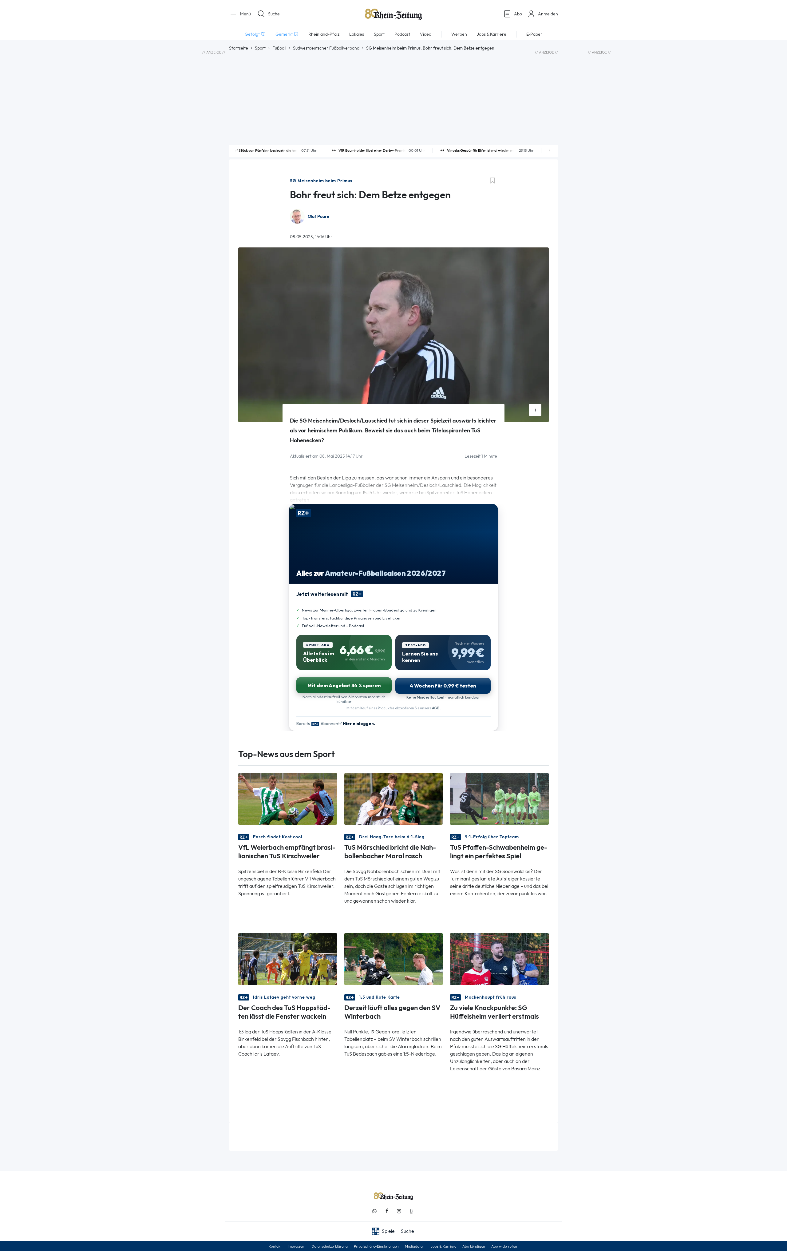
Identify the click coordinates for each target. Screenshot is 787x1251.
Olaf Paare (318, 216)
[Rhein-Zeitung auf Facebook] (387, 1211)
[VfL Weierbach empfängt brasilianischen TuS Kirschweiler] (287, 798)
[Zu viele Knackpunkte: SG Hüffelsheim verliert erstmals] (499, 958)
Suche (274, 14)
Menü (245, 14)
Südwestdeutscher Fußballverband (326, 48)
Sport (260, 48)
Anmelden (548, 14)
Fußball (279, 48)
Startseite (238, 48)
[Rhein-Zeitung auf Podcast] (411, 1211)
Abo (518, 14)
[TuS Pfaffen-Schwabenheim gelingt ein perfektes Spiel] (499, 798)
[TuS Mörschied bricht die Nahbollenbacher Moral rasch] (393, 798)
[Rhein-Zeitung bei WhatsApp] (374, 1211)
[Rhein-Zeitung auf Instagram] (399, 1211)
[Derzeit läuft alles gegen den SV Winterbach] (393, 958)
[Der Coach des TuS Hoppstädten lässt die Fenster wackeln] (287, 958)
